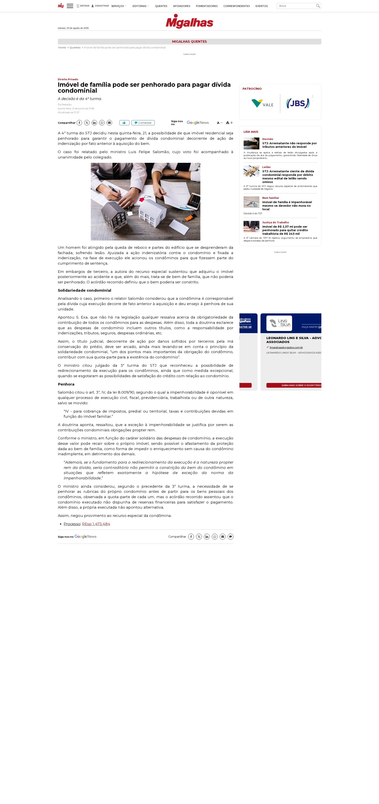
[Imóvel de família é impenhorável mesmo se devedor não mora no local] (253, 203)
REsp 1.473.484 (96, 524)
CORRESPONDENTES (236, 6)
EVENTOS (262, 6)
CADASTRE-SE (306, 326)
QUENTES (161, 6)
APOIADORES (181, 6)
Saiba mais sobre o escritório (280, 385)
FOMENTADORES (207, 6)
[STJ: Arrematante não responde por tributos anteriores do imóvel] (253, 144)
